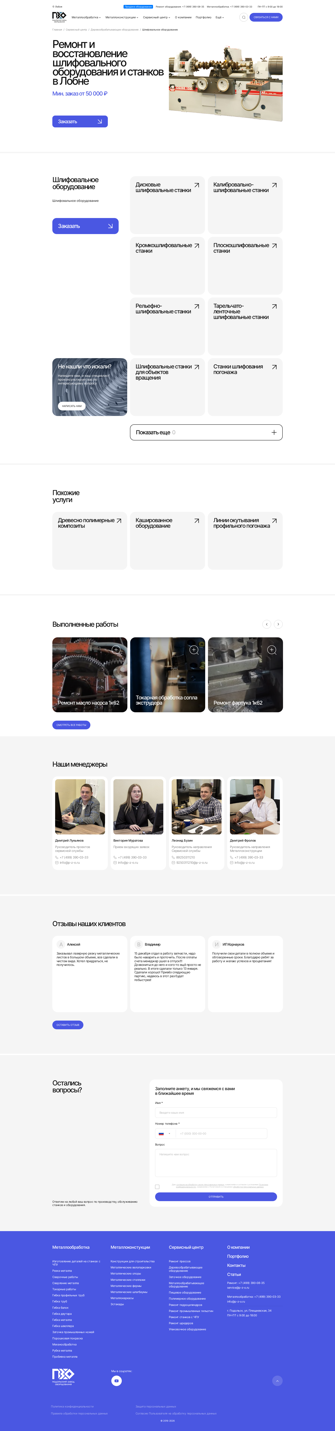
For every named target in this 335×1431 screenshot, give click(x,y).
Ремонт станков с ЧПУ (184, 1317)
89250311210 (185, 857)
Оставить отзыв (68, 1024)
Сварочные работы (65, 1277)
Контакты (236, 1265)
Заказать (67, 121)
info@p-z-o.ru (70, 862)
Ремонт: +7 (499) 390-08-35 (246, 1283)
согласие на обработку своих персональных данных (200, 1184)
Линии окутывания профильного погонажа (241, 523)
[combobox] (165, 1133)
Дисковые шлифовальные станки (163, 187)
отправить (216, 1196)
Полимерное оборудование (187, 1298)
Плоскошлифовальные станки (241, 248)
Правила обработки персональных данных (79, 1413)
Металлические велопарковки (131, 1267)
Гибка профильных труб (68, 1295)
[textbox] (159, 1133)
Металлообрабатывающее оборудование (186, 1284)
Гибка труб (59, 1301)
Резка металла (62, 1270)
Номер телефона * (167, 1123)
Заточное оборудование (185, 1277)
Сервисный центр (155, 17)
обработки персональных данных (248, 1187)
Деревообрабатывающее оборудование (185, 1269)
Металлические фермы (126, 1286)
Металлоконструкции (121, 17)
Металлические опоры (126, 1273)
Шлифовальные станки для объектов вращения (163, 372)
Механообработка (64, 1344)
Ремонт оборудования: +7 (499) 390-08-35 (180, 7)
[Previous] (266, 624)
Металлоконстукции (130, 1247)
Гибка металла (62, 1320)
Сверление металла (65, 1283)
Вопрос (160, 1144)
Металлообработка (85, 17)
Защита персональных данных (156, 1406)
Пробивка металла (64, 1356)
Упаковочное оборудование (187, 1329)
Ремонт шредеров (181, 1323)
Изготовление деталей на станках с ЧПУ (76, 1263)
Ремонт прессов (180, 1261)
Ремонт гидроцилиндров (185, 1305)
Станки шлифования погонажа (238, 369)
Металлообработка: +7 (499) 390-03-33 (229, 7)
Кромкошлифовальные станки (164, 248)
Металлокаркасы (122, 1298)
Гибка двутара (62, 1313)
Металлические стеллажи (128, 1279)
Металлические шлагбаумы (129, 1292)
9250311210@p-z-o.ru (191, 862)
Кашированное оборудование (154, 523)
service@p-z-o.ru (238, 1287)
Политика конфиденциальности (72, 1406)
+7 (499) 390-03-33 (74, 857)
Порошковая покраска (67, 1338)
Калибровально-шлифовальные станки (241, 187)
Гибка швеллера (63, 1326)
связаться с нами (266, 17)
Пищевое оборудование (185, 1292)
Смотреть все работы (71, 724)
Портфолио (203, 17)
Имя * (159, 1103)
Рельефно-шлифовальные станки (163, 309)
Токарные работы (64, 1289)
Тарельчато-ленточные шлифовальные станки (241, 311)
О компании (183, 17)
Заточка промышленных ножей (73, 1332)
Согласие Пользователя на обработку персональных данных (176, 1413)
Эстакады (117, 1304)
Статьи (234, 1274)
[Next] (278, 624)
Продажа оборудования (138, 6)
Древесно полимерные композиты (86, 523)
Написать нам (71, 406)
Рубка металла (62, 1350)
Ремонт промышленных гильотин (191, 1311)
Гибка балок (60, 1307)
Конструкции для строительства (133, 1261)
